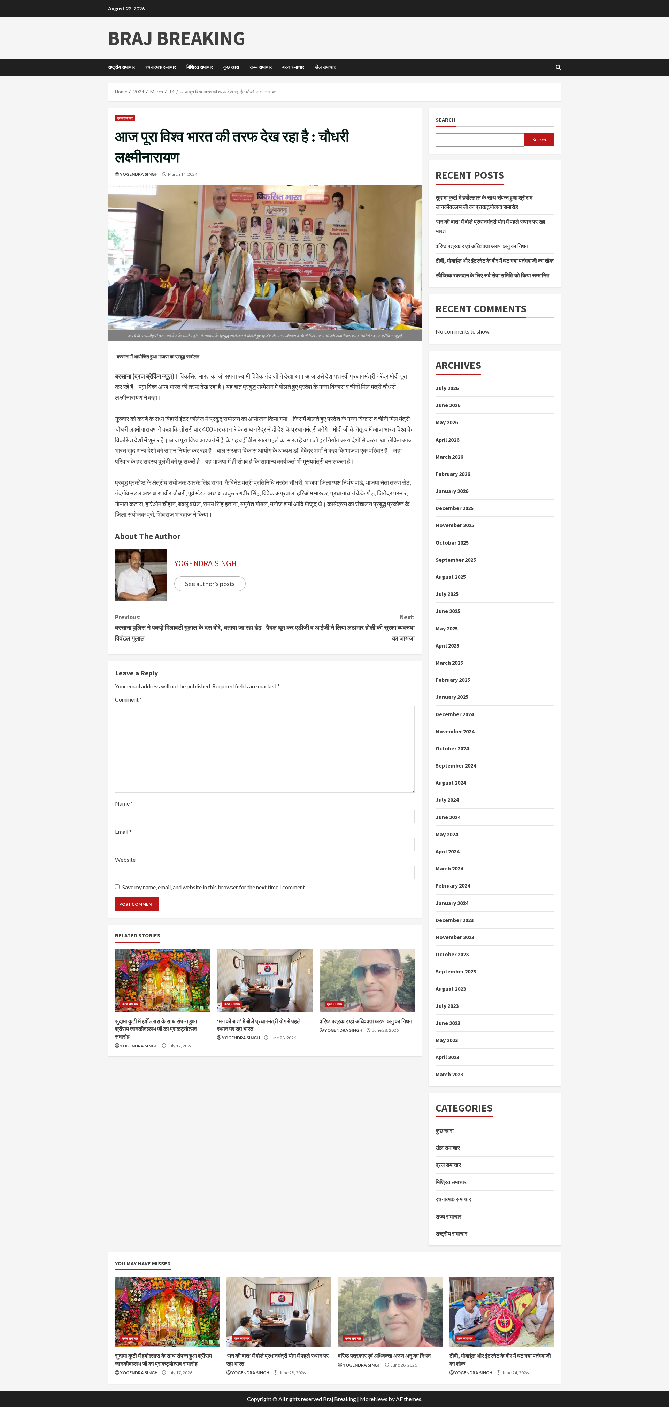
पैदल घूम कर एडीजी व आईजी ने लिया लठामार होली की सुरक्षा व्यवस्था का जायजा (340, 627)
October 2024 (452, 748)
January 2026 (452, 490)
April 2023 (447, 1057)
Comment (128, 699)
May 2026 (447, 422)
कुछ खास (231, 67)
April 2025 (447, 645)
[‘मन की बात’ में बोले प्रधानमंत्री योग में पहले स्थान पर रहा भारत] (264, 980)
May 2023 (447, 1039)
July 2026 (447, 387)
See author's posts (210, 584)
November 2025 (455, 525)
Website (125, 859)
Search (446, 119)
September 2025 (456, 559)
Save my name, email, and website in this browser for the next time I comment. (214, 887)
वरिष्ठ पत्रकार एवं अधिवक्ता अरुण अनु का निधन (366, 1021)
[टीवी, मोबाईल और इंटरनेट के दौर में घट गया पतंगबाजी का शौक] (501, 1312)
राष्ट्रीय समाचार (121, 67)
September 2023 (456, 971)
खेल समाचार (325, 67)
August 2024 (451, 782)
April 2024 (447, 851)
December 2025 (455, 507)
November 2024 (455, 731)
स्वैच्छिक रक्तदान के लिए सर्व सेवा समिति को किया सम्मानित (492, 275)
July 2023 (447, 1005)
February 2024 (453, 885)
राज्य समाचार (260, 67)
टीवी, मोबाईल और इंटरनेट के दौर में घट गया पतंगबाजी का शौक (495, 260)
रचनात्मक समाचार (160, 67)
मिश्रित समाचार (199, 67)
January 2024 (452, 902)
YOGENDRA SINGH (139, 174)
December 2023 (455, 919)
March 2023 (449, 1074)
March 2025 (449, 662)
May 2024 (447, 834)
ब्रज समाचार (293, 67)
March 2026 (449, 456)
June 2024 (448, 817)
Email (123, 831)
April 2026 (447, 439)
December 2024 (455, 714)
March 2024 (449, 868)
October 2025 (452, 542)
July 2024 (447, 799)
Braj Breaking (176, 38)
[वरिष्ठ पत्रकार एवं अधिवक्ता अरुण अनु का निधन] (367, 980)
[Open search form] (558, 67)
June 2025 (448, 610)
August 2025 (451, 576)
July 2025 (447, 593)
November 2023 (455, 937)
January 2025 (452, 696)
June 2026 (448, 405)
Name (124, 803)
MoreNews (373, 1398)
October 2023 (452, 954)
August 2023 (451, 988)
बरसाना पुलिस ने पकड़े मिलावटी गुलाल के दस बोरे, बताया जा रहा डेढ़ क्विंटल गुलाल (188, 627)
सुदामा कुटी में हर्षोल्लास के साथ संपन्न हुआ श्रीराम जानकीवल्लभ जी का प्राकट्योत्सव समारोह (156, 1029)
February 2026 (453, 473)
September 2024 (456, 765)
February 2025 (453, 679)
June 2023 (448, 1022)
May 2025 (447, 628)
